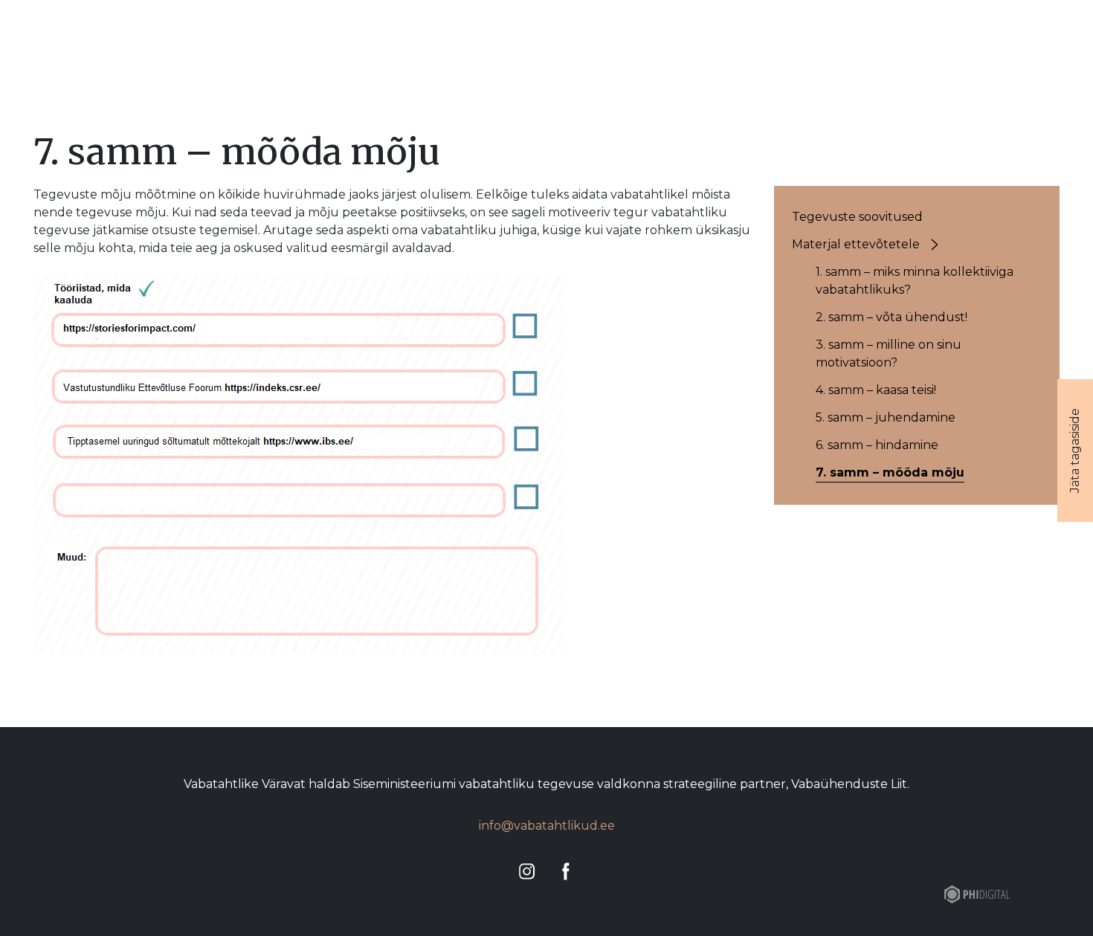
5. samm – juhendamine (885, 417)
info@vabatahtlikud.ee (547, 826)
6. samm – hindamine (877, 445)
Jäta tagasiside (1075, 450)
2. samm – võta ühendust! (891, 317)
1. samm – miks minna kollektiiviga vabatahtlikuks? (914, 281)
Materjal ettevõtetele (856, 244)
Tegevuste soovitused (857, 217)
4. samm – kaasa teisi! (876, 390)
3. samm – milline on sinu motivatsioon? (888, 353)
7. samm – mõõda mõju (890, 472)
